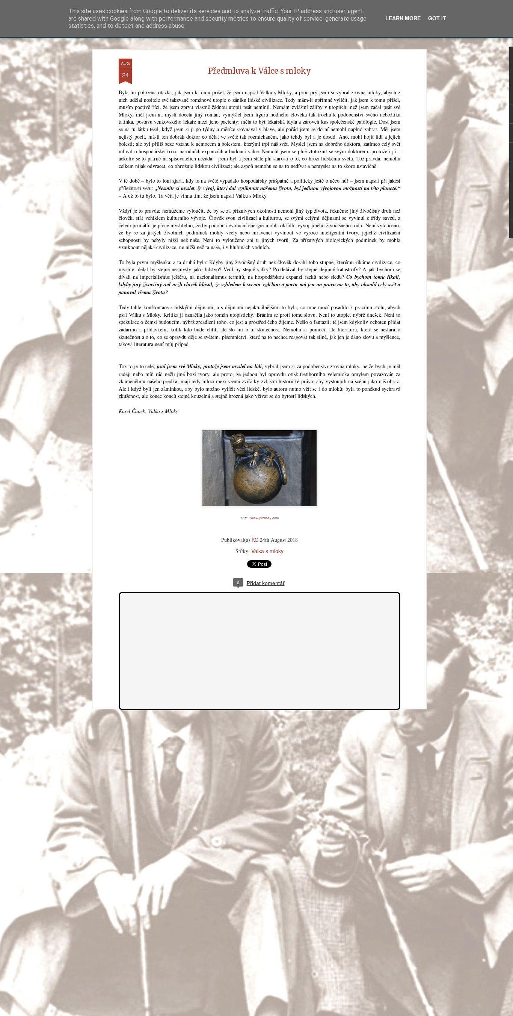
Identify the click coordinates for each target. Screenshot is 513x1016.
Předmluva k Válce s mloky (259, 71)
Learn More (403, 18)
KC (255, 539)
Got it (437, 18)
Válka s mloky (267, 551)
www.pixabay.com (264, 518)
